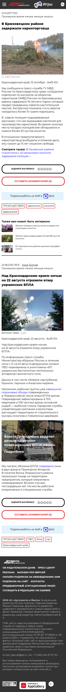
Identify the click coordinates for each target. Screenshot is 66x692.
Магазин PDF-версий (31, 572)
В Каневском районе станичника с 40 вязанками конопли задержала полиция (28, 153)
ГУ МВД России (11, 76)
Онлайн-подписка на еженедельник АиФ (31, 576)
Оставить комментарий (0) (33, 181)
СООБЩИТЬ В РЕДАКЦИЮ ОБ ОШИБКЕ (26, 590)
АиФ (23, 332)
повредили (46, 466)
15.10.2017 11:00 (9, 13)
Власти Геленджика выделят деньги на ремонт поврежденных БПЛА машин (29, 441)
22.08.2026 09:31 (11, 265)
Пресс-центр (46, 567)
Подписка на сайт (15, 581)
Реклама (9, 572)
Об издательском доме (19, 567)
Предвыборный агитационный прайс (29, 585)
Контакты (38, 581)
